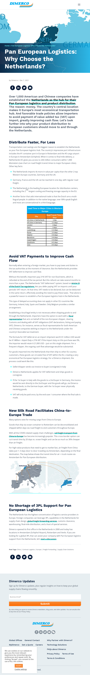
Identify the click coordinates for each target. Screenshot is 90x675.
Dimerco (14, 80)
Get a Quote (27, 645)
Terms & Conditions (56, 658)
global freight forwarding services (42, 521)
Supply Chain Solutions (66, 549)
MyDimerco (14, 645)
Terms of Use (68, 654)
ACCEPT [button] (18, 666)
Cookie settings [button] (21, 669)
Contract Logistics (28, 549)
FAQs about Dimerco (56, 649)
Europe (38, 549)
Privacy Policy (53, 654)
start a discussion (48, 539)
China (19, 549)
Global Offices (15, 640)
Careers (39, 645)
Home (7, 46)
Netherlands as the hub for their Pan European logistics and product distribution (42, 101)
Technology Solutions (57, 645)
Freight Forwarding (49, 549)
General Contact (32, 640)
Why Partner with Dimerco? (59, 640)
